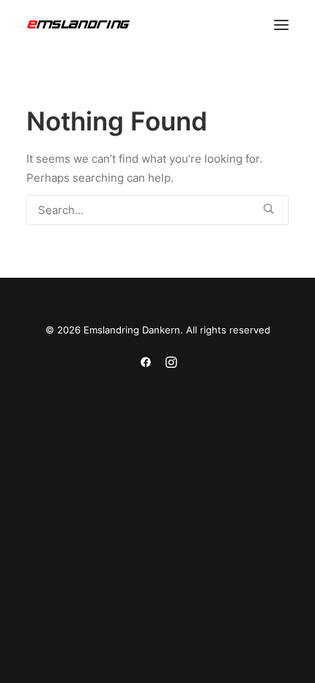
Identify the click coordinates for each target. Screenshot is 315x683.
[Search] (157, 210)
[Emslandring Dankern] (78, 25)
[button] (281, 25)
